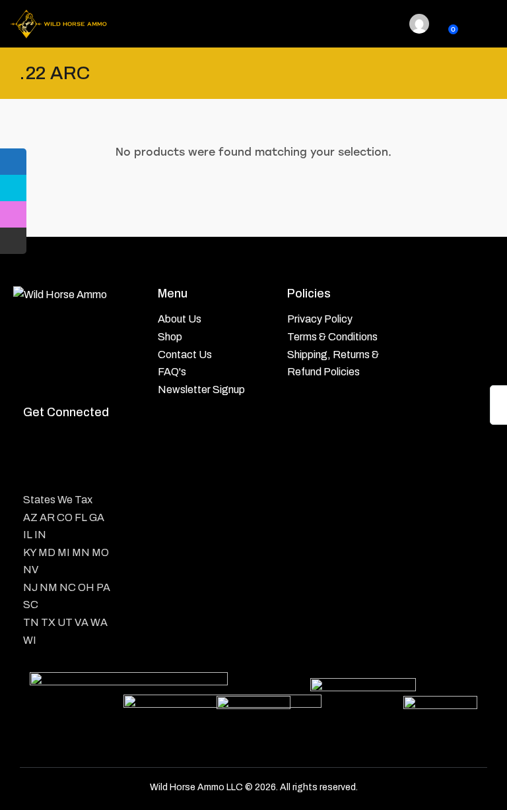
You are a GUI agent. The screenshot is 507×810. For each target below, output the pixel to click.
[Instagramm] (94, 442)
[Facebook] (36, 442)
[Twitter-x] (65, 442)
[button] (386, 23)
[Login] (419, 24)
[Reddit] (36, 471)
